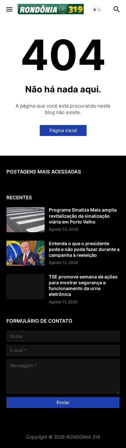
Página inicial (63, 130)
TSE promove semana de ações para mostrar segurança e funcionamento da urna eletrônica (83, 285)
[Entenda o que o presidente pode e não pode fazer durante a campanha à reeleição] (25, 253)
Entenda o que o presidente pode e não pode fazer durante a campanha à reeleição (84, 249)
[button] (9, 9)
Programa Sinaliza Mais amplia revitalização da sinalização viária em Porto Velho (83, 215)
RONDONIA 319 (83, 437)
